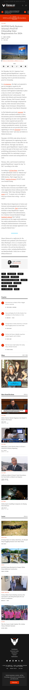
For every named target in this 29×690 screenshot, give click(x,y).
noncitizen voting (7, 283)
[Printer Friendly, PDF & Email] (25, 66)
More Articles (14, 266)
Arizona (20, 273)
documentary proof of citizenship (10, 280)
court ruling (15, 276)
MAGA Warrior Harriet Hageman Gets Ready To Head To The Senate (14, 418)
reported (20, 112)
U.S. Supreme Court (7, 289)
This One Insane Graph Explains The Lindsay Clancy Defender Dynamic (13, 625)
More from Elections (7, 394)
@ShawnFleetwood (17, 263)
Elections (24, 280)
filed (16, 208)
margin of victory (11, 179)
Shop (3, 355)
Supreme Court (13, 286)
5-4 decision (7, 84)
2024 (4, 273)
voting (16, 289)
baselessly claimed (6, 217)
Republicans (17, 283)
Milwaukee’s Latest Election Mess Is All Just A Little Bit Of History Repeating (13, 447)
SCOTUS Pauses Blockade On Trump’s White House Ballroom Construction (13, 568)
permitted (17, 129)
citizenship (5, 276)
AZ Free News (13, 170)
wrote (3, 194)
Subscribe (14, 682)
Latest (3, 516)
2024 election (12, 273)
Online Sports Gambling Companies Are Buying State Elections (14, 504)
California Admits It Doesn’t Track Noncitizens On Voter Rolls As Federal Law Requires (13, 476)
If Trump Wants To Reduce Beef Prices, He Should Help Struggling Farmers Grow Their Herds (14, 540)
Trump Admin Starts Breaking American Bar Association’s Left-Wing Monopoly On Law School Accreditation (13, 596)
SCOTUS (4, 286)
